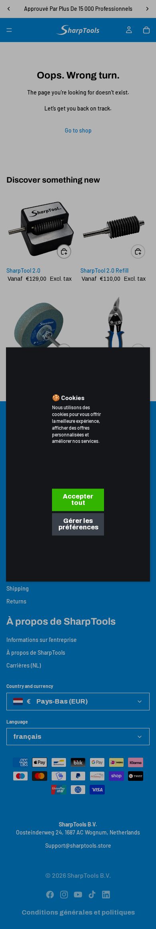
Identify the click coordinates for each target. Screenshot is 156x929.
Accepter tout (78, 500)
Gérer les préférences (78, 524)
